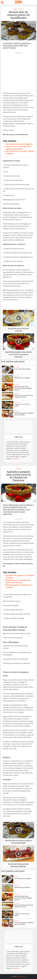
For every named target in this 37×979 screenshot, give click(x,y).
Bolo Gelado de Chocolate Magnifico (19, 144)
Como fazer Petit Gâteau (22, 369)
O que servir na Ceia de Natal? (22, 405)
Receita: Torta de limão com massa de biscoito (23, 396)
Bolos (15, 9)
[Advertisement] (18, 72)
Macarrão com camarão (22, 378)
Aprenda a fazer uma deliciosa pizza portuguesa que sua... (23, 388)
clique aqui (16, 458)
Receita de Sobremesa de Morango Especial (17, 975)
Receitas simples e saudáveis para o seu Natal (24, 414)
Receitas (21, 9)
